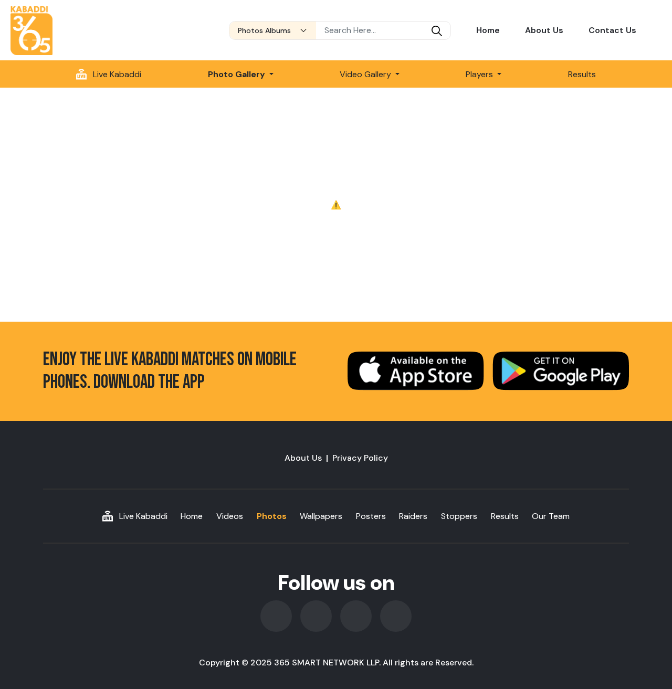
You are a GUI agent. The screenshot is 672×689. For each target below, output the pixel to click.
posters (371, 516)
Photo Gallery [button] (237, 74)
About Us (544, 30)
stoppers (459, 516)
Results (582, 74)
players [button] (480, 74)
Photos (272, 516)
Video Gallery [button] (366, 74)
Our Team (551, 516)
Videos (229, 516)
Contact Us (612, 30)
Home (488, 30)
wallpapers (321, 516)
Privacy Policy (360, 457)
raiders (413, 516)
